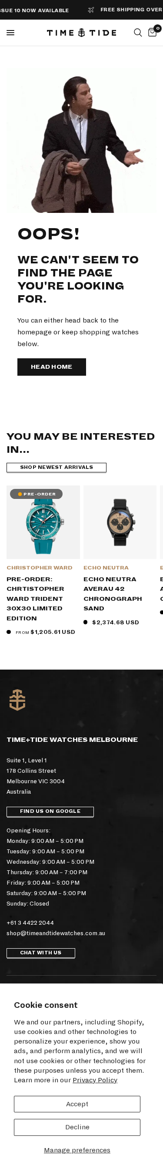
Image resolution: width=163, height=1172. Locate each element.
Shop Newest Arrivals (56, 467)
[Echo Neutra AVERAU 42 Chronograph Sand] (120, 522)
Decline (77, 1127)
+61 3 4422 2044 (30, 922)
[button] (51, 367)
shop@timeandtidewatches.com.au (56, 933)
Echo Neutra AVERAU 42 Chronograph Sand (112, 594)
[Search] (138, 33)
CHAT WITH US (41, 952)
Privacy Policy (95, 1080)
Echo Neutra (106, 568)
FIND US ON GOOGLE (50, 811)
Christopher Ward (40, 568)
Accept (77, 1104)
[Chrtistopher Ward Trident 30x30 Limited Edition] (43, 522)
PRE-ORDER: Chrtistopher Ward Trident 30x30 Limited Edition (35, 599)
